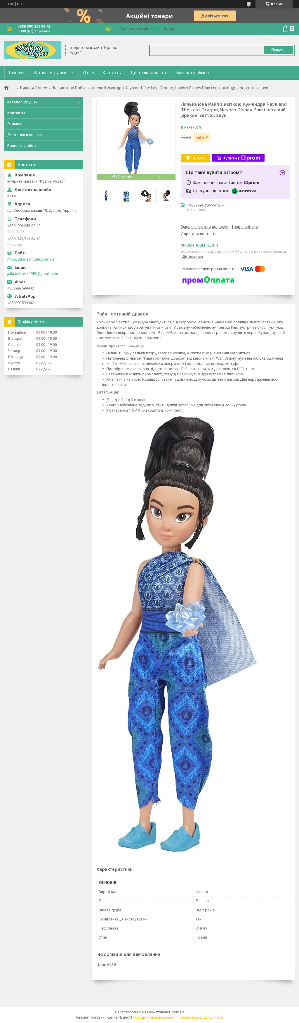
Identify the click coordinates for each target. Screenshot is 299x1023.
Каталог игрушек (50, 72)
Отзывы (14, 124)
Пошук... (278, 50)
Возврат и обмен (192, 72)
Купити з (231, 157)
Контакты (112, 72)
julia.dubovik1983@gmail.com (32, 273)
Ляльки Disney (33, 88)
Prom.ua (177, 1012)
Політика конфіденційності (200, 1017)
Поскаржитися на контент (154, 1017)
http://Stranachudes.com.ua (30, 259)
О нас (88, 72)
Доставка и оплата (149, 72)
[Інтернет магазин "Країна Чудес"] (33, 50)
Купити (199, 157)
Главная (17, 72)
